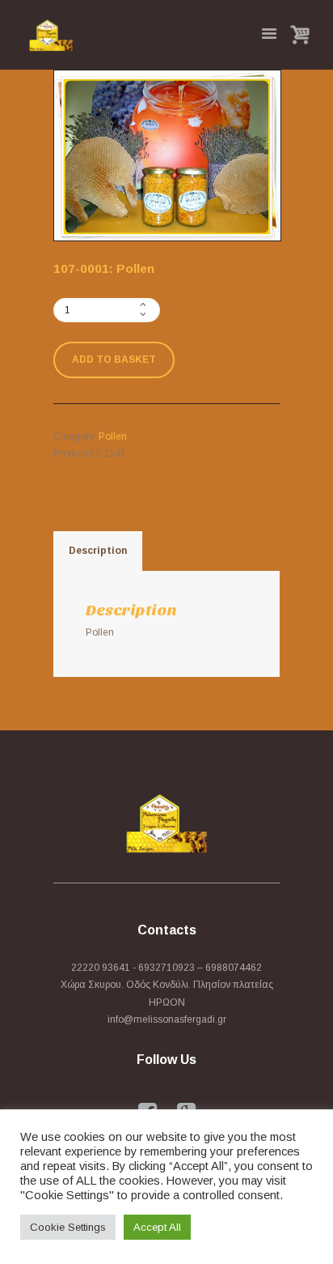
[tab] (97, 551)
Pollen (113, 436)
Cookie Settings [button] (68, 1227)
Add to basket (114, 359)
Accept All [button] (157, 1227)
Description (98, 550)
